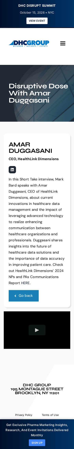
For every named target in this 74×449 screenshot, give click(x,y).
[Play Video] (37, 330)
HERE (25, 283)
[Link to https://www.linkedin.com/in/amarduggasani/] (12, 169)
